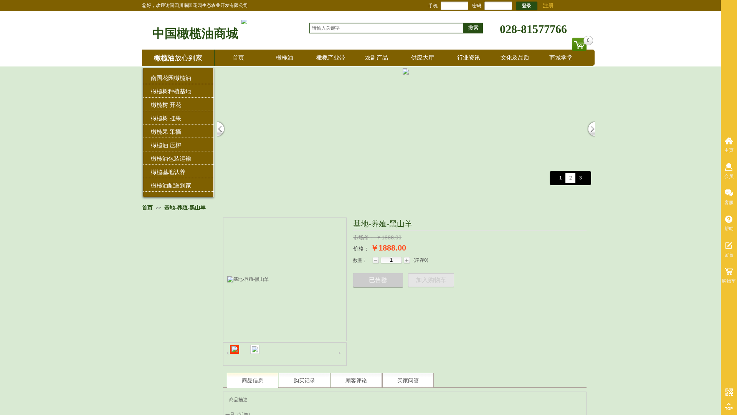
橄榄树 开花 (166, 104)
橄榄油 (284, 57)
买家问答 (408, 380)
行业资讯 (468, 57)
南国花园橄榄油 (171, 78)
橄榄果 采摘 (166, 131)
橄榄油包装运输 (171, 158)
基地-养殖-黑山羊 (185, 207)
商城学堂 (560, 57)
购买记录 (304, 380)
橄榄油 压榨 (166, 145)
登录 (526, 5)
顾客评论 (356, 380)
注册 (548, 5)
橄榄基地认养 (168, 172)
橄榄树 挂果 (166, 118)
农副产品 (376, 57)
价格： (361, 249)
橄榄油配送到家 (171, 185)
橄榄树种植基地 (171, 91)
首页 (238, 57)
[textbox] (386, 28)
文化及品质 (515, 57)
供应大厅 (422, 57)
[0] (579, 44)
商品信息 (252, 380)
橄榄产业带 (330, 57)
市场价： (364, 237)
